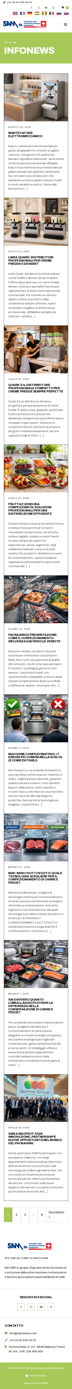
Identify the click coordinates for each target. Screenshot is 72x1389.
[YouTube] (46, 7)
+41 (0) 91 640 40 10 (19, 2)
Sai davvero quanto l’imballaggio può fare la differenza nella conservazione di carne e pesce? (30, 1006)
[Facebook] (31, 7)
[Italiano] (44, 13)
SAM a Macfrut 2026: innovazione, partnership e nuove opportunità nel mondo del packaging (35, 1138)
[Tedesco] (29, 13)
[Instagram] (53, 7)
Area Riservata (37, 1375)
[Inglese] (15, 13)
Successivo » (56, 1215)
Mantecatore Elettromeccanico (25, 134)
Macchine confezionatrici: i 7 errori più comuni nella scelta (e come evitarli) (35, 757)
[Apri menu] (66, 24)
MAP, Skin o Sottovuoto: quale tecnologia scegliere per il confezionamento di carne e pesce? (35, 877)
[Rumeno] (51, 13)
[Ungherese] (37, 13)
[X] (38, 7)
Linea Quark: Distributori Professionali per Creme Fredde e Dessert (30, 260)
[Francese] (22, 13)
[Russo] (59, 13)
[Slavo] (66, 13)
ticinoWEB (42, 1383)
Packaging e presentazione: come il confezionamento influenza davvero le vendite (34, 638)
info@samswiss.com (23, 1333)
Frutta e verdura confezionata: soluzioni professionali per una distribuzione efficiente (30, 508)
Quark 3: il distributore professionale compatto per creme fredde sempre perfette (35, 388)
